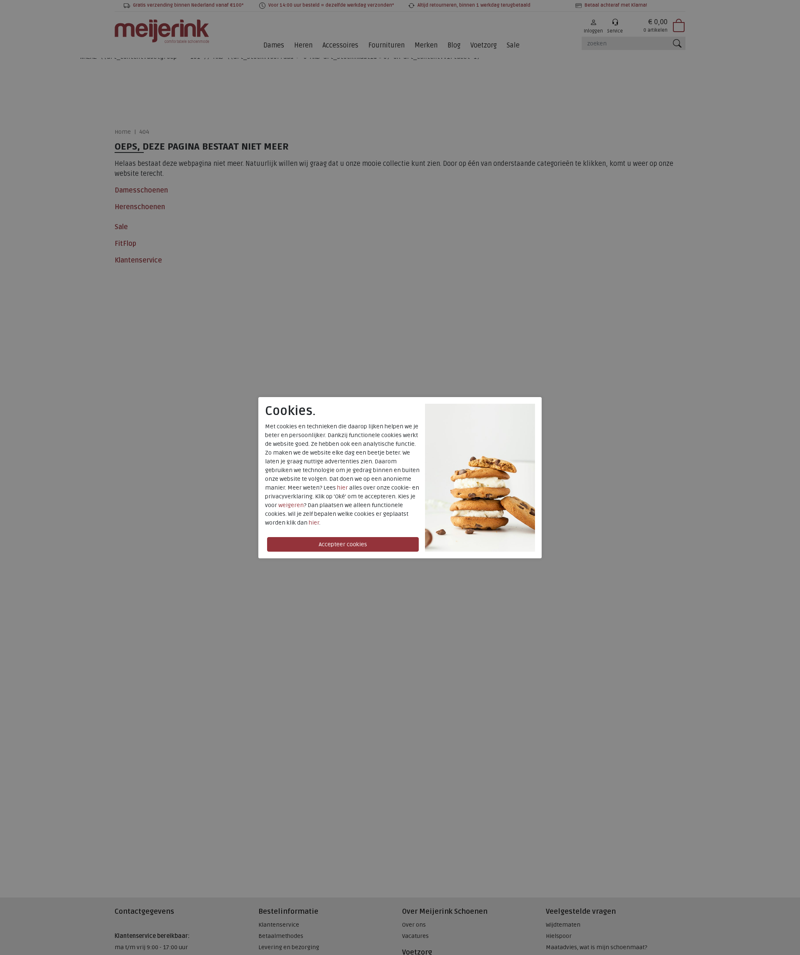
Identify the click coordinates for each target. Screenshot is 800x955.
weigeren (291, 505)
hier (342, 487)
